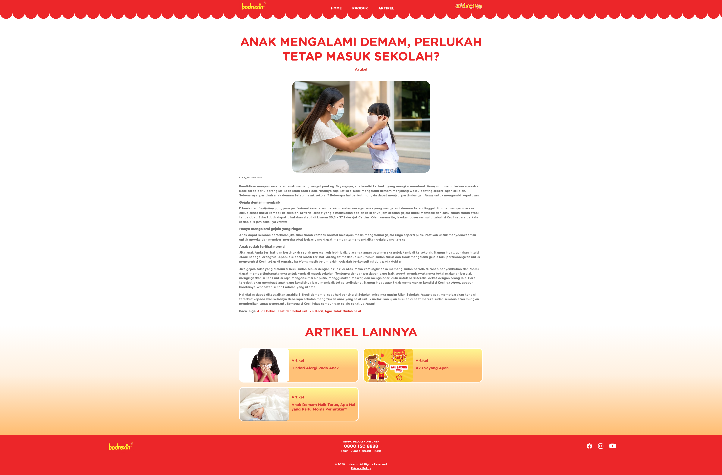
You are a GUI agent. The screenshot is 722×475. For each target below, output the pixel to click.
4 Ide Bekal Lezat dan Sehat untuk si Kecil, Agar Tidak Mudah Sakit (309, 311)
